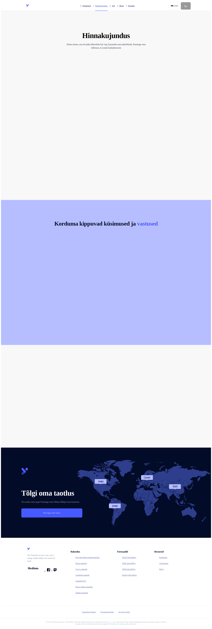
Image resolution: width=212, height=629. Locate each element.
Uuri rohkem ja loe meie (148, 409)
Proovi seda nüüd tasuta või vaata (102, 409)
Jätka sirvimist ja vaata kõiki (51, 409)
